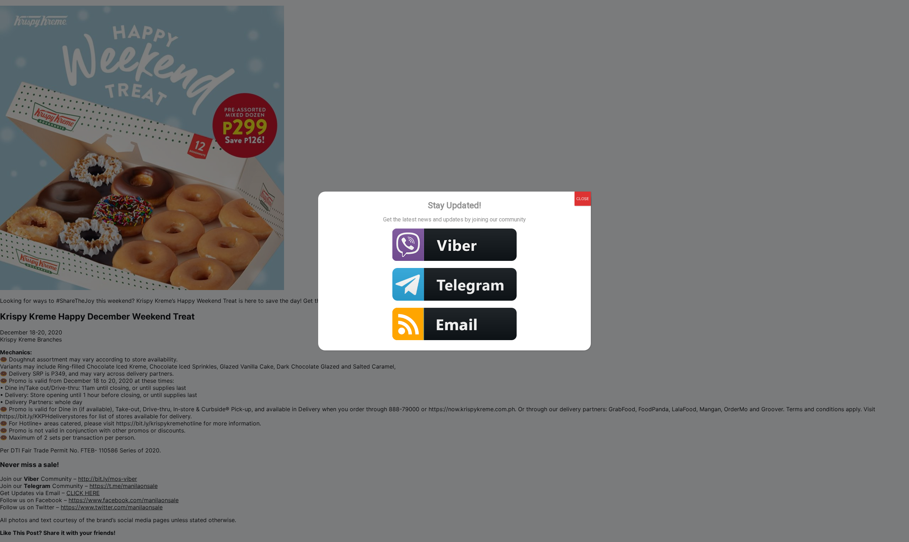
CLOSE (582, 198)
